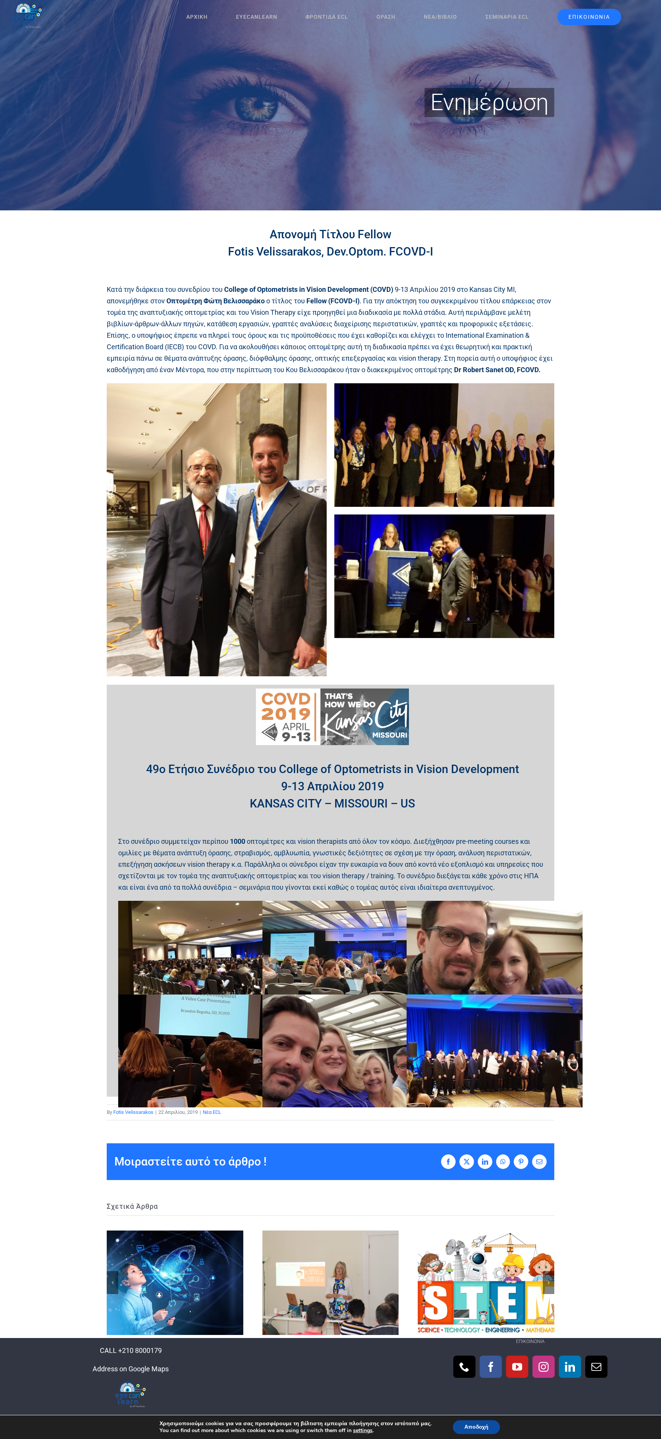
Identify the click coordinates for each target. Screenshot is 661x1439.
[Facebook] (491, 1367)
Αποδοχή (476, 1427)
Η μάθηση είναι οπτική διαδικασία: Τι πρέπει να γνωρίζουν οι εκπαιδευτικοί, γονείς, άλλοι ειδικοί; (175, 1283)
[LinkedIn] (570, 1367)
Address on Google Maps (131, 1369)
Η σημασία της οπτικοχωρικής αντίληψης (486, 1283)
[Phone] (464, 1367)
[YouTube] (517, 1367)
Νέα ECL (212, 1112)
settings (363, 1430)
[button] (112, 1282)
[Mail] (596, 1367)
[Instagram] (543, 1367)
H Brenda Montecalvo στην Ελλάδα (330, 1283)
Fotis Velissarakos (133, 1112)
